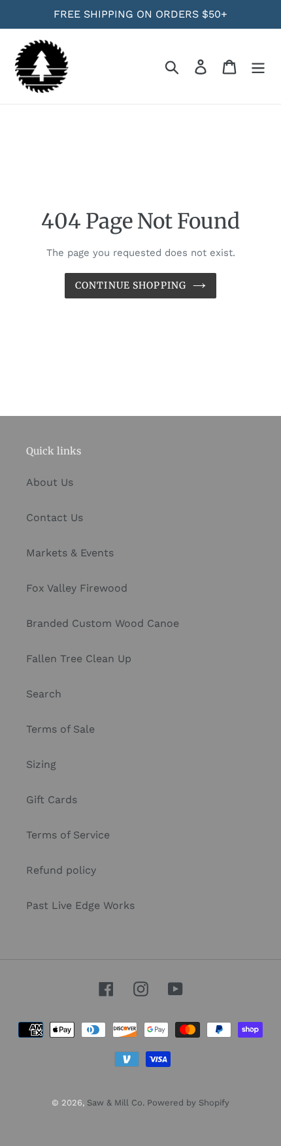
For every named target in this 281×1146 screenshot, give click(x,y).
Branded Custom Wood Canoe (102, 623)
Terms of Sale (60, 729)
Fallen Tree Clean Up (78, 658)
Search (43, 694)
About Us (49, 482)
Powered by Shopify (188, 1102)
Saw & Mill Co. (117, 1102)
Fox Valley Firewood (76, 588)
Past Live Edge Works (80, 905)
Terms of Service (68, 835)
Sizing (41, 764)
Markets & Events (70, 553)
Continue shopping (130, 285)
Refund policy (61, 870)
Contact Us (54, 517)
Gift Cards (51, 799)
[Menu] (258, 66)
